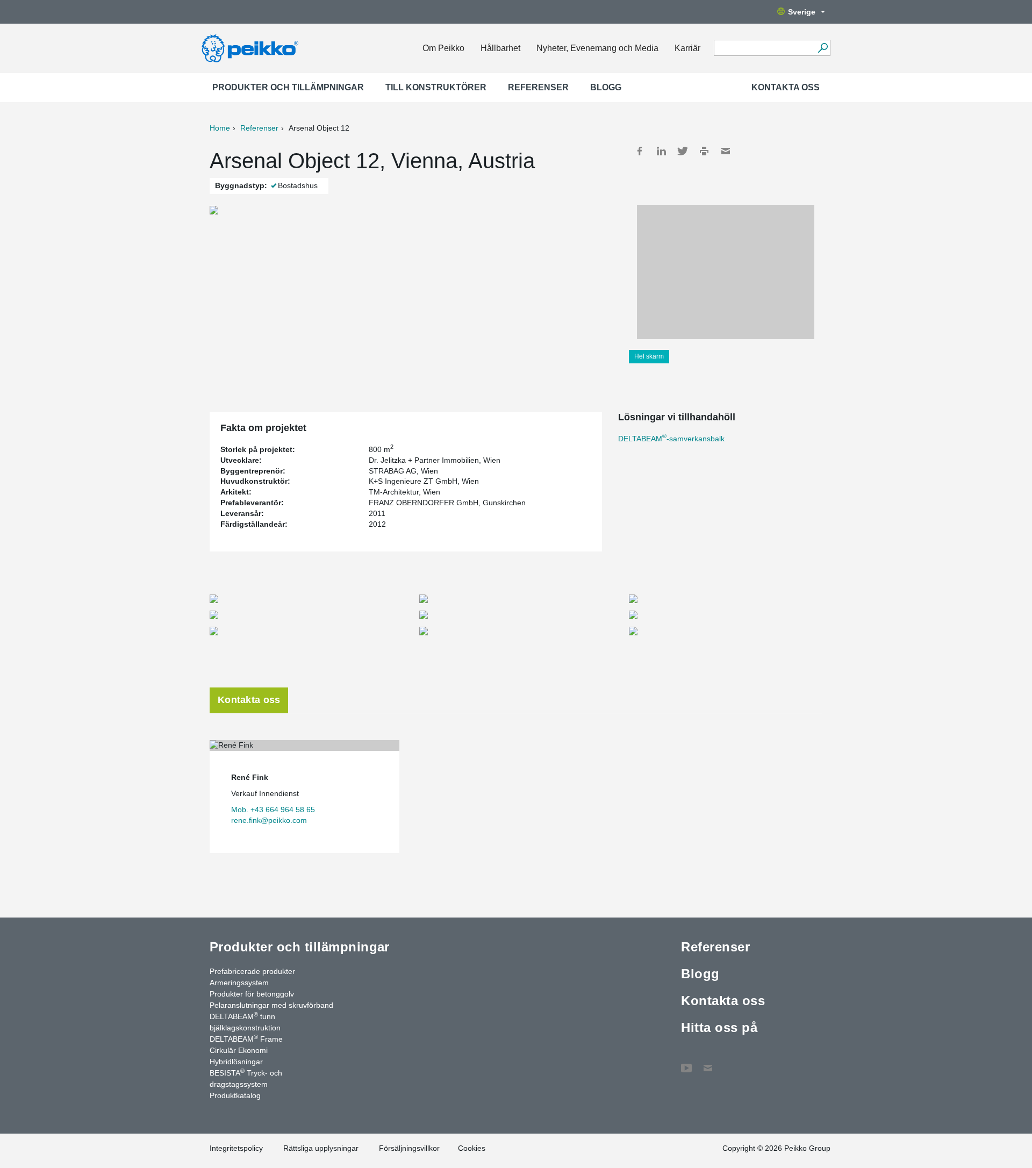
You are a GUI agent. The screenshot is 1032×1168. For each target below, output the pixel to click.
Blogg (605, 87)
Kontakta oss (785, 87)
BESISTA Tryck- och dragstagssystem (246, 1077)
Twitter (682, 151)
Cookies (471, 1148)
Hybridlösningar (236, 1061)
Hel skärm (649, 356)
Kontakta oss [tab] (249, 699)
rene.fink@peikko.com (269, 820)
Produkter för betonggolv (252, 994)
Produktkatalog (235, 1095)
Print (704, 151)
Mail (725, 151)
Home (220, 128)
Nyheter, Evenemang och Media (597, 48)
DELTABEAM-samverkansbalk (671, 438)
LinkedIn (661, 151)
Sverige (801, 12)
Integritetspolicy (236, 1148)
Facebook (639, 151)
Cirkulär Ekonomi (239, 1050)
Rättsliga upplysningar (321, 1148)
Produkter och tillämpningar (288, 87)
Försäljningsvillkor (409, 1148)
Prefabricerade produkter (252, 971)
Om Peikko (443, 48)
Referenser (538, 87)
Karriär (687, 48)
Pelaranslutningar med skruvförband (271, 1005)
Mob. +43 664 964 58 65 (273, 809)
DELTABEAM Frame (246, 1038)
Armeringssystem (239, 982)
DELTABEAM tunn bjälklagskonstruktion (245, 1021)
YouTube (686, 1062)
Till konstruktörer (435, 87)
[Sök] (822, 47)
